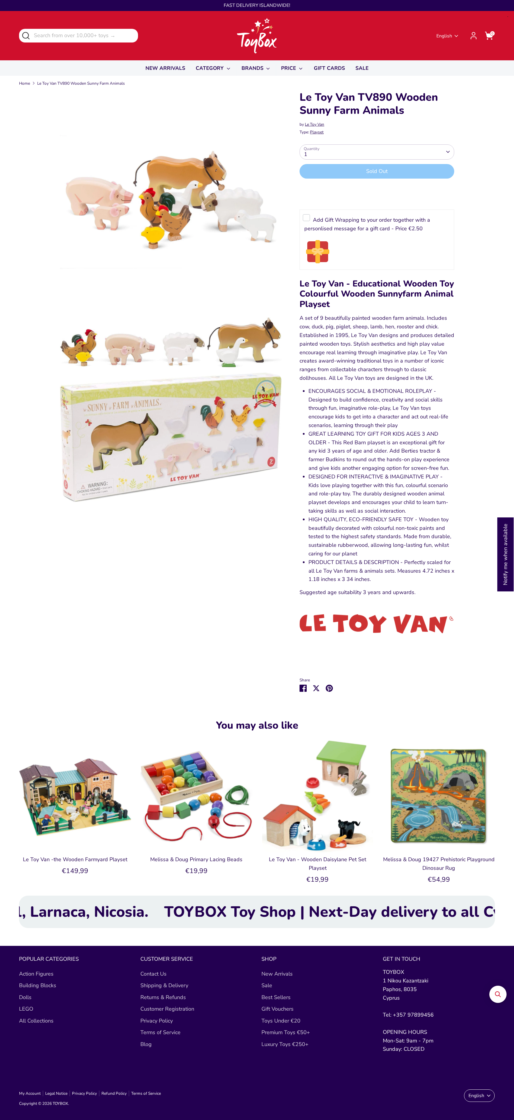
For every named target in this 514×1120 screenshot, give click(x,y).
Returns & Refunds (163, 997)
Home (24, 83)
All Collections (36, 1020)
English (444, 36)
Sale (266, 985)
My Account (30, 1093)
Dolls (25, 997)
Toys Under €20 (280, 1020)
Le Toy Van (314, 124)
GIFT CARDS (329, 68)
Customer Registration (167, 1008)
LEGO (26, 1008)
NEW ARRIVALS (165, 68)
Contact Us (153, 973)
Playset (317, 132)
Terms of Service (160, 1032)
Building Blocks (37, 985)
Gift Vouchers (277, 1008)
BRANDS (253, 68)
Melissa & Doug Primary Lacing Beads (196, 859)
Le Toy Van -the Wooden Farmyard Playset (75, 859)
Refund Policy (114, 1093)
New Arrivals (277, 973)
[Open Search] (25, 35)
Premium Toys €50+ (285, 1032)
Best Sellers (276, 997)
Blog (146, 1044)
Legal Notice (56, 1093)
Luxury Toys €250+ (284, 1044)
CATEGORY (210, 68)
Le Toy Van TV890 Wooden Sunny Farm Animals (81, 83)
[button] (498, 994)
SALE (362, 68)
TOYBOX (60, 1103)
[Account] (473, 36)
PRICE (289, 68)
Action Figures (36, 973)
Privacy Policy (156, 1020)
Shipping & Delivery (164, 985)
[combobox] (78, 35)
